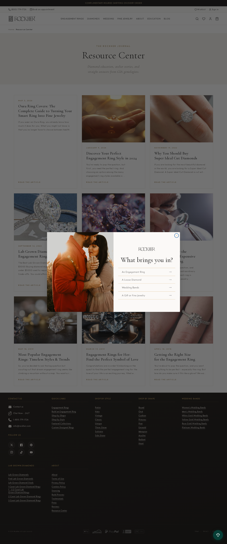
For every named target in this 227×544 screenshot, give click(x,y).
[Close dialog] (176, 235)
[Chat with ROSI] (218, 535)
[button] (146, 272)
